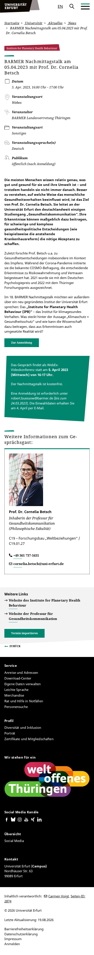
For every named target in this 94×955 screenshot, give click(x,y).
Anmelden (12, 944)
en (60, 6)
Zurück (15, 646)
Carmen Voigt (58, 896)
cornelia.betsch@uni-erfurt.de (38, 563)
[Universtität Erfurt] (20, 6)
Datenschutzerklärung (21, 934)
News (71, 23)
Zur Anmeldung (21, 342)
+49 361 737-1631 (26, 555)
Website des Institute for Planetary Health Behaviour (44, 602)
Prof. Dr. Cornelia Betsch (30, 511)
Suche (71, 6)
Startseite (11, 23)
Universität (33, 23)
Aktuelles (55, 23)
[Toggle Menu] (85, 6)
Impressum (13, 939)
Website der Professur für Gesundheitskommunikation (33, 616)
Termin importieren (24, 633)
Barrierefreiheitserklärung (24, 929)
